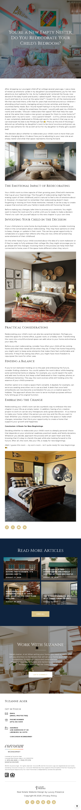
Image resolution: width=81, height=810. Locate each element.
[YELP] (48, 802)
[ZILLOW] (54, 802)
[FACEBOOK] (27, 802)
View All (40, 614)
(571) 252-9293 (16, 722)
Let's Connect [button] (40, 675)
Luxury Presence (56, 792)
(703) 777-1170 (26, 760)
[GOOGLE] (43, 802)
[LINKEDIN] (38, 802)
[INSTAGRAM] (32, 802)
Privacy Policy (50, 796)
